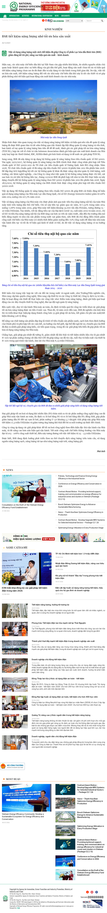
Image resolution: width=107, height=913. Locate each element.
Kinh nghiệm (53, 29)
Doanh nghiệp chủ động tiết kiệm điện (49, 659)
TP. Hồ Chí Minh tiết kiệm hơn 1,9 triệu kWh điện (77, 554)
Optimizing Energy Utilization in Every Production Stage (80, 528)
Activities (25, 15)
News (57, 15)
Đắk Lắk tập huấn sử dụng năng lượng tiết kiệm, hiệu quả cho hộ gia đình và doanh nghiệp (79, 589)
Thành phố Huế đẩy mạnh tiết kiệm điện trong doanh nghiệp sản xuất (63, 641)
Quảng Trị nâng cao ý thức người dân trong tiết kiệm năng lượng (61, 715)
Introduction (14, 15)
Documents (65, 15)
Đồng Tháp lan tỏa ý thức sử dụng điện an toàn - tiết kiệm (58, 678)
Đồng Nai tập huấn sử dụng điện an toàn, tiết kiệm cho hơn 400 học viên (65, 697)
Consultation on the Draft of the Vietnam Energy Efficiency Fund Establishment (22, 506)
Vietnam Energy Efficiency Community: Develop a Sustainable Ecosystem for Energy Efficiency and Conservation (23, 816)
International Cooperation (42, 15)
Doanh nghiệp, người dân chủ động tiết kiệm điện (54, 736)
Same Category (17, 547)
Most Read (13, 779)
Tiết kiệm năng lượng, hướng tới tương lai (50, 605)
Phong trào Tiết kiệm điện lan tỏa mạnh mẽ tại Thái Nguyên (59, 623)
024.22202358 (58, 21)
